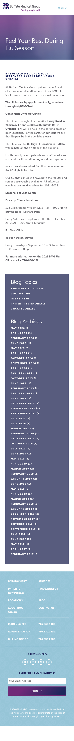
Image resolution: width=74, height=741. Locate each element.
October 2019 (22, 443)
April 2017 (19, 549)
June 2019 (18, 453)
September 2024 (23, 363)
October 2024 (22, 358)
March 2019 (20, 468)
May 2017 (18, 544)
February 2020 (22, 433)
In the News (20, 298)
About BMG (15, 607)
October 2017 (22, 524)
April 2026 (19, 333)
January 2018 (21, 509)
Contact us (46, 607)
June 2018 (18, 483)
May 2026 (18, 328)
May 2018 (18, 488)
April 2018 (19, 494)
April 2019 (19, 463)
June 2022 (19, 398)
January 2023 (22, 393)
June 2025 (19, 343)
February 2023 (22, 388)
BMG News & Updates (27, 288)
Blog (41, 600)
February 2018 (22, 504)
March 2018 (20, 499)
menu (63, 8)
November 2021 (23, 408)
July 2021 (18, 418)
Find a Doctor (48, 588)
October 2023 (22, 378)
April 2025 (19, 353)
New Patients (16, 592)
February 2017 (22, 554)
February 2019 (22, 473)
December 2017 (22, 514)
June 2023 (19, 383)
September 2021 (23, 413)
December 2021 (23, 403)
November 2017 (23, 519)
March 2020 (20, 428)
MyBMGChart (17, 581)
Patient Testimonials (28, 303)
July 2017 (18, 534)
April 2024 (19, 368)
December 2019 (23, 438)
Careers (12, 611)
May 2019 (18, 458)
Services (44, 581)
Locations (15, 600)
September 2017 (23, 529)
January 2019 (21, 478)
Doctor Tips (21, 293)
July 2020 (18, 423)
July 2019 (18, 448)
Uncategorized (23, 308)
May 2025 (18, 348)
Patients (14, 588)
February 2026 (22, 338)
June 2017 (18, 539)
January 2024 (22, 373)
